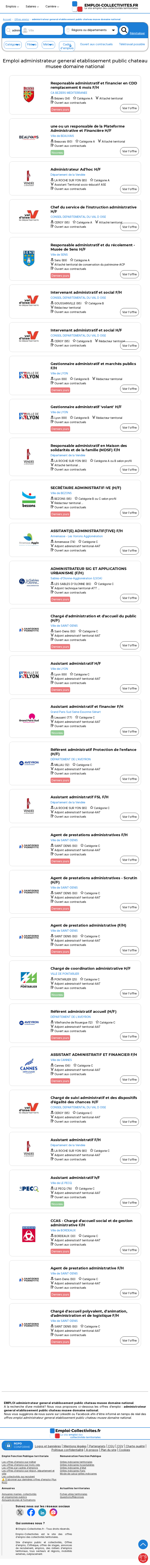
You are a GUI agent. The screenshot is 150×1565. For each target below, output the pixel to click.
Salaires (31, 6)
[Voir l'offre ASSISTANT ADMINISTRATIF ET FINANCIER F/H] (75, 1066)
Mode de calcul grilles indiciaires (78, 1473)
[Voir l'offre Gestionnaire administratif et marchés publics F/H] (75, 375)
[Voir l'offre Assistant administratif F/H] (75, 1149)
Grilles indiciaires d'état (73, 1467)
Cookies (124, 1450)
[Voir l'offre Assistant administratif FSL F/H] (75, 806)
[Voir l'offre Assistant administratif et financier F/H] (75, 718)
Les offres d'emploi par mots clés (21, 1464)
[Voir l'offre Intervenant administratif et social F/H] (75, 301)
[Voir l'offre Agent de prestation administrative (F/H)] (75, 937)
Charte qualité (135, 1446)
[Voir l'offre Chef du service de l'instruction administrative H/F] (75, 216)
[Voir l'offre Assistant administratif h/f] (75, 1189)
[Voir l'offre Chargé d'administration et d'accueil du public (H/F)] (75, 629)
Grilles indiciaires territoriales (76, 1461)
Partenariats (97, 1446)
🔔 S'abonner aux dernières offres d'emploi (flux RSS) (29, 1481)
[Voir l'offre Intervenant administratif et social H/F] (75, 337)
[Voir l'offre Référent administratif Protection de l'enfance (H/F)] (75, 763)
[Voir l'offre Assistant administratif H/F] (75, 675)
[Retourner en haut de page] (143, 1544)
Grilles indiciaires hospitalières (77, 1464)
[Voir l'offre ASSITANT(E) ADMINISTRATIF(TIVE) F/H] (75, 540)
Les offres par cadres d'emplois (20, 1467)
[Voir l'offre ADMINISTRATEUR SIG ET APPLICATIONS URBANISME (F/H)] (75, 582)
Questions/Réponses (72, 1497)
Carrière (51, 6)
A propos (92, 1450)
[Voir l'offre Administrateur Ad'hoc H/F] (75, 178)
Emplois (11, 6)
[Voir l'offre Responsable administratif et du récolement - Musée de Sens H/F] (75, 258)
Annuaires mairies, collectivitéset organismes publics (19, 1496)
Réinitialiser (137, 33)
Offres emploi (21, 19)
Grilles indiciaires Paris (72, 1470)
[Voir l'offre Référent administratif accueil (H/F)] (75, 1023)
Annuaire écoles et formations (19, 1500)
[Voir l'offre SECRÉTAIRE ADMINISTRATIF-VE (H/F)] (75, 499)
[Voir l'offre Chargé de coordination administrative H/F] (75, 980)
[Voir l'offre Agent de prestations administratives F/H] (75, 846)
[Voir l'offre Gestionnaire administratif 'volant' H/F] (75, 416)
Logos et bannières (48, 1446)
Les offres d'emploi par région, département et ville (28, 1472)
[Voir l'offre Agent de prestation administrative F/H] (75, 1279)
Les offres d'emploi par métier (19, 1461)
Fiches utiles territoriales (73, 1494)
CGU (111, 1446)
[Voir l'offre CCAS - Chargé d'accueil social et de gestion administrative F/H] (75, 1234)
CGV (120, 1446)
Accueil (7, 19)
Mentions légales (75, 1446)
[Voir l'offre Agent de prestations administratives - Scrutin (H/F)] (75, 891)
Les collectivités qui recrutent (18, 1476)
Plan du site (108, 1450)
